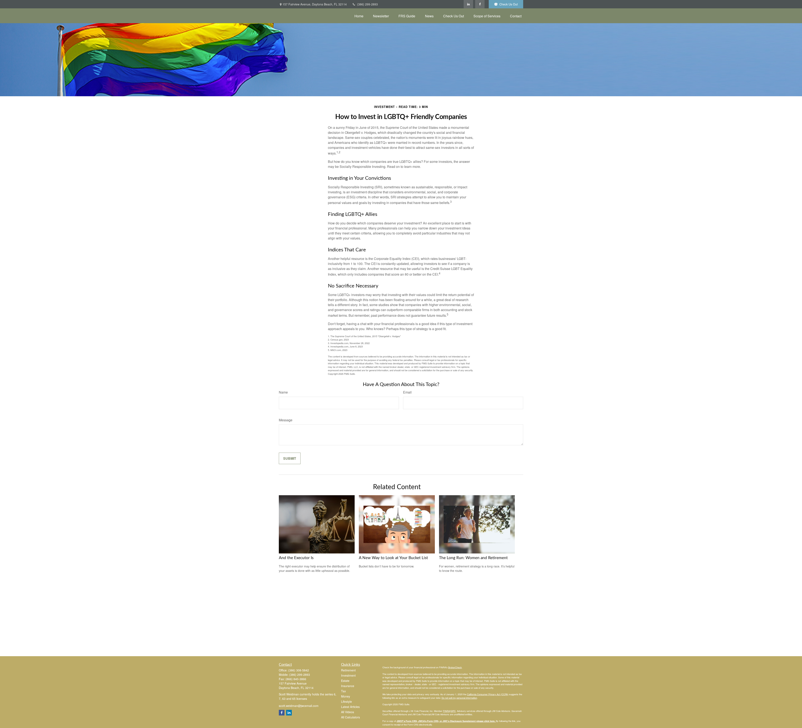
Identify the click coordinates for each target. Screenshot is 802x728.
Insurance (347, 686)
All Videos (347, 712)
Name (283, 392)
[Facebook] (480, 4)
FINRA (446, 711)
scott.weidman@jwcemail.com (299, 706)
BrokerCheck (455, 667)
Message (285, 420)
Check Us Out (508, 4)
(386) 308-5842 (298, 670)
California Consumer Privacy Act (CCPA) (487, 694)
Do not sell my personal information (459, 697)
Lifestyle (346, 701)
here (492, 721)
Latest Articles (350, 707)
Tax (343, 691)
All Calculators (350, 717)
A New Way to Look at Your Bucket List (393, 558)
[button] (359, 15)
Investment (348, 675)
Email (407, 392)
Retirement (348, 670)
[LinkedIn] (468, 4)
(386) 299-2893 (367, 4)
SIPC (453, 711)
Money (345, 696)
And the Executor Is (296, 558)
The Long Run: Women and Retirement (473, 558)
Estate (345, 681)
